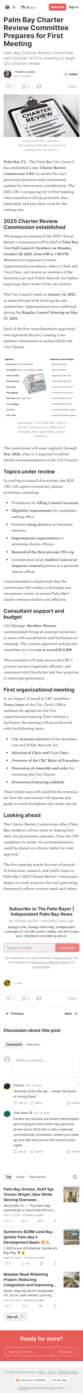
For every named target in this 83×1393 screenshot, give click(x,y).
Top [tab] (8, 1177)
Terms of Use (62, 958)
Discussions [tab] (37, 1177)
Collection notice (67, 1372)
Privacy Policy (41, 967)
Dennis (18, 1085)
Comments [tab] (14, 1044)
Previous (17, 1014)
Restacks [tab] (32, 1044)
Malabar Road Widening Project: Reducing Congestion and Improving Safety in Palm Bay (28, 1280)
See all (12, 1316)
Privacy (41, 1372)
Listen (73, 74)
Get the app (59, 1380)
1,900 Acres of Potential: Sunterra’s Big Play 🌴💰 (30, 1250)
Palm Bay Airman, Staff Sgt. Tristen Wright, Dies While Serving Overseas (29, 1194)
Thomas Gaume (24, 71)
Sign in (74, 7)
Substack (23, 1388)
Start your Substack (33, 1380)
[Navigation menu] (10, 7)
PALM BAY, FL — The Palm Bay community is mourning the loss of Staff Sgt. (30, 1207)
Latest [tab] (20, 1177)
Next (68, 1014)
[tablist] (23, 1044)
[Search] (75, 1176)
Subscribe (57, 7)
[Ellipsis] (77, 1085)
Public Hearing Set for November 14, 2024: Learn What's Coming (29, 1292)
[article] (41, 1205)
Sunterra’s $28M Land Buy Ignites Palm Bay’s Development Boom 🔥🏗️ (28, 1237)
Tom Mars (21, 1112)
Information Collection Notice (49, 962)
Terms (51, 1372)
